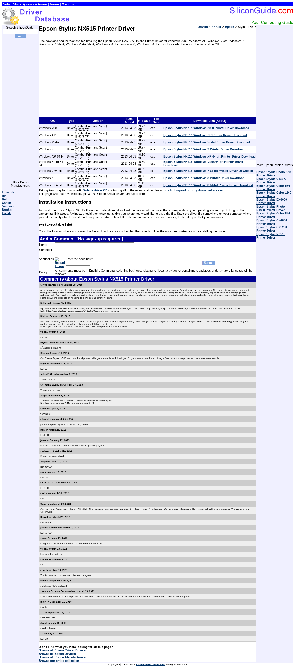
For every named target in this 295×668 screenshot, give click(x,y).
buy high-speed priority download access (193, 190)
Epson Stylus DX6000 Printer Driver (271, 201)
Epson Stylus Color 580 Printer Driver (273, 187)
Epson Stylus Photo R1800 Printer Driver (270, 208)
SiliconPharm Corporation (150, 664)
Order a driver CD (95, 190)
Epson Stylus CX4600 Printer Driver (271, 222)
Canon (6, 203)
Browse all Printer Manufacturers (62, 657)
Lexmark (8, 192)
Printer (216, 27)
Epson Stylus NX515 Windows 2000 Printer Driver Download (206, 128)
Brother (7, 209)
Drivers (203, 27)
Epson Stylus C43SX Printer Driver (271, 180)
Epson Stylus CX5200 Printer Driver (271, 229)
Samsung (8, 206)
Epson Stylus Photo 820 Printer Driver (273, 173)
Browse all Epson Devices (57, 654)
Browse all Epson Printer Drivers (62, 650)
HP (4, 196)
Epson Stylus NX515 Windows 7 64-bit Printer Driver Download (208, 171)
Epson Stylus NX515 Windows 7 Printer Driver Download (203, 149)
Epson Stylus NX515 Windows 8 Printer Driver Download (203, 178)
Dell (4, 199)
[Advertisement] (20, 111)
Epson (229, 27)
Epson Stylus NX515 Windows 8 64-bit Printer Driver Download (208, 185)
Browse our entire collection (59, 660)
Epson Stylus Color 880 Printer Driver (273, 215)
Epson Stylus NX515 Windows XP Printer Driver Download (205, 135)
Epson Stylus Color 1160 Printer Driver (273, 194)
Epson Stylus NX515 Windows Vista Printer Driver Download (206, 142)
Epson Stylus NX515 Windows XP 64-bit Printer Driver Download (209, 156)
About (221, 121)
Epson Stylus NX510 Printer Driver (270, 235)
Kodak (6, 213)
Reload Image (60, 264)
